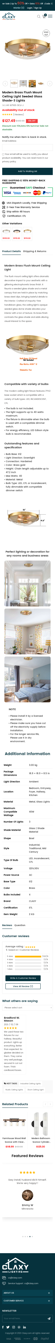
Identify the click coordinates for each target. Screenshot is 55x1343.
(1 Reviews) (18, 114)
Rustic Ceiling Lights (14, 1089)
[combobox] (27, 1008)
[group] (14, 1130)
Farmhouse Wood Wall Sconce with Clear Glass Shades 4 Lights (14, 1140)
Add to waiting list (27, 171)
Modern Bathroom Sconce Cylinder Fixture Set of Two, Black (41, 1140)
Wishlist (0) (18, 8)
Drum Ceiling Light (36, 1089)
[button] (50, 1104)
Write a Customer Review (23, 978)
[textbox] (27, 1007)
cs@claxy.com (15, 1277)
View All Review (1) (23, 986)
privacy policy (9, 161)
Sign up (38, 8)
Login (29, 8)
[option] (27, 52)
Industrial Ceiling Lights (30, 1083)
